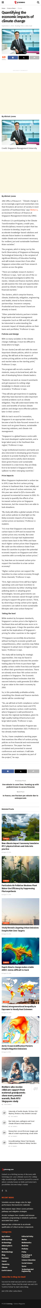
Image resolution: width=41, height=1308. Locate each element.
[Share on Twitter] (24, 57)
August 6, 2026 (7, 1052)
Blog (3, 1255)
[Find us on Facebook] (2, 1191)
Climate (20, 8)
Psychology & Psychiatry (27, 1256)
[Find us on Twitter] (6, 1190)
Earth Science (7, 1270)
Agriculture (6, 1236)
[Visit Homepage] (20, 2)
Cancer (4, 1261)
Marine (24, 1240)
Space (24, 1266)
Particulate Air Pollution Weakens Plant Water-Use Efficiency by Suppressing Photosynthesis (19, 888)
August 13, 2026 (7, 973)
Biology (5, 1249)
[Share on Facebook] (13, 57)
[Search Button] (38, 2)
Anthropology (7, 1240)
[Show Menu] (3, 2)
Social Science (27, 1263)
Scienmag (9, 1304)
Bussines (5, 1258)
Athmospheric (7, 1246)
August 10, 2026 (7, 1012)
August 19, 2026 (7, 852)
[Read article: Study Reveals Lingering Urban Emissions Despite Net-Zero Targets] (20, 911)
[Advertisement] (20, 65)
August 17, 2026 (7, 894)
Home (3, 8)
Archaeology (6, 1243)
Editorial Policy (27, 1236)
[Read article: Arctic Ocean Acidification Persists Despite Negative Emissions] (20, 1029)
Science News (11, 8)
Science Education (28, 1260)
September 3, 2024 (8, 26)
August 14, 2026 (7, 934)
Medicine (25, 1246)
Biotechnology (7, 1252)
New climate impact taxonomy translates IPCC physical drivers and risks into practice (20, 846)
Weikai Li (34, 210)
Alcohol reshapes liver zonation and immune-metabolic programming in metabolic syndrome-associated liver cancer (19, 1218)
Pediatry (25, 1249)
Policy (24, 1252)
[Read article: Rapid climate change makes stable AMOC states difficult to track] (20, 951)
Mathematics (26, 1243)
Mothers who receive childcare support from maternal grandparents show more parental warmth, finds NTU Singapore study (13, 1094)
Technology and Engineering (27, 1270)
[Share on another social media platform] (34, 57)
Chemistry (5, 1264)
